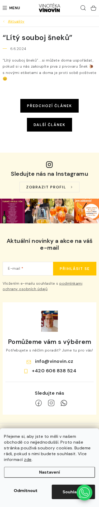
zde (28, 459)
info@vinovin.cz (54, 361)
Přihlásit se (75, 268)
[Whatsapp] (64, 403)
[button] (84, 492)
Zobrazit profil (46, 187)
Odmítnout (25, 490)
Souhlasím (73, 492)
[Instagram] (51, 403)
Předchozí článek (49, 105)
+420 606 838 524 (54, 371)
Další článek (49, 124)
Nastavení (49, 472)
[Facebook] (38, 403)
